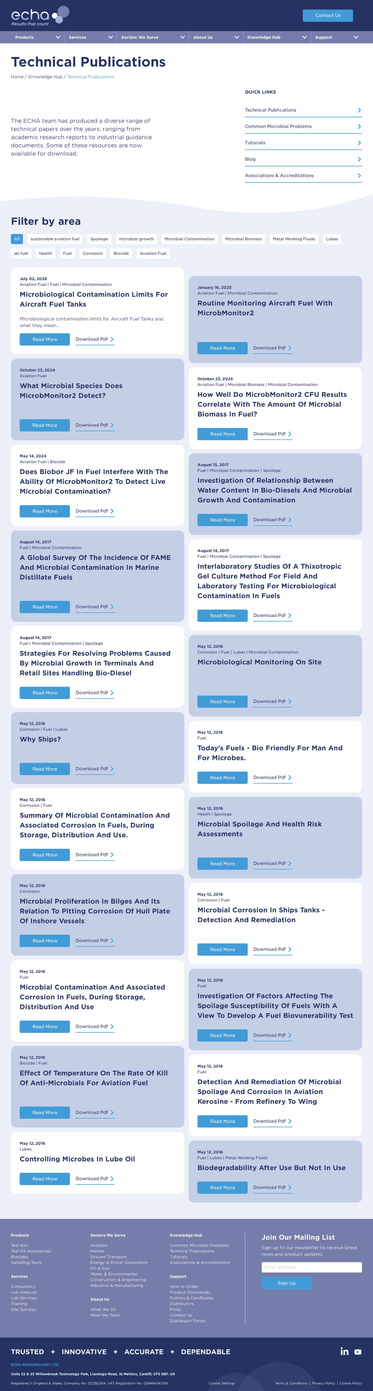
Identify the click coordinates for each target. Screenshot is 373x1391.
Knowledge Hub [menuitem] (263, 37)
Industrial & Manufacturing (116, 1285)
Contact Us (328, 15)
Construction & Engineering (118, 1280)
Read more (44, 339)
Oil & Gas (99, 1268)
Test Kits (19, 1245)
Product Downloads (190, 1292)
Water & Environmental (114, 1274)
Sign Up (287, 1283)
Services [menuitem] (78, 37)
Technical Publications (270, 110)
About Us (99, 1299)
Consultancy (23, 1286)
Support (178, 1276)
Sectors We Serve (108, 1235)
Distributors (182, 1304)
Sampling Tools (26, 1262)
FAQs (175, 1309)
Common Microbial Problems (278, 126)
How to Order (184, 1286)
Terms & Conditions (291, 1383)
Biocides (19, 1257)
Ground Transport (108, 1257)
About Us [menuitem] (203, 37)
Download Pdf (92, 339)
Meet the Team (105, 1315)
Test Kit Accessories (31, 1251)
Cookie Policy (351, 1383)
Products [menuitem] (24, 37)
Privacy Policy (323, 1383)
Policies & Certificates (192, 1298)
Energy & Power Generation (118, 1262)
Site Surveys (23, 1309)
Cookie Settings (222, 1383)
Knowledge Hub (45, 76)
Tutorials (255, 142)
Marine (97, 1251)
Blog (250, 159)
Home (17, 76)
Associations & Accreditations (279, 175)
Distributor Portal (187, 1321)
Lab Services (24, 1298)
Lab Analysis (24, 1292)
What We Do (103, 1309)
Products (20, 1235)
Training (19, 1304)
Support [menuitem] (323, 37)
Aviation (98, 1245)
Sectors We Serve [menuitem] (139, 37)
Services (19, 1276)
